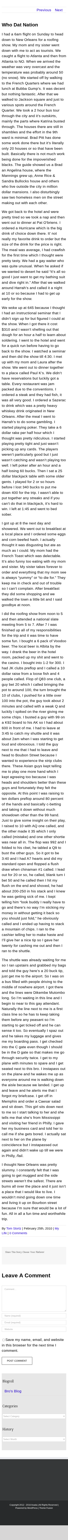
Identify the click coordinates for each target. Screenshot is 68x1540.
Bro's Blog (13, 1391)
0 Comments (18, 1233)
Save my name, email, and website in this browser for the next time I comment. (33, 1345)
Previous (44, 10)
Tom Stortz (13, 1228)
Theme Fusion (46, 1508)
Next (59, 10)
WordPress (32, 1508)
